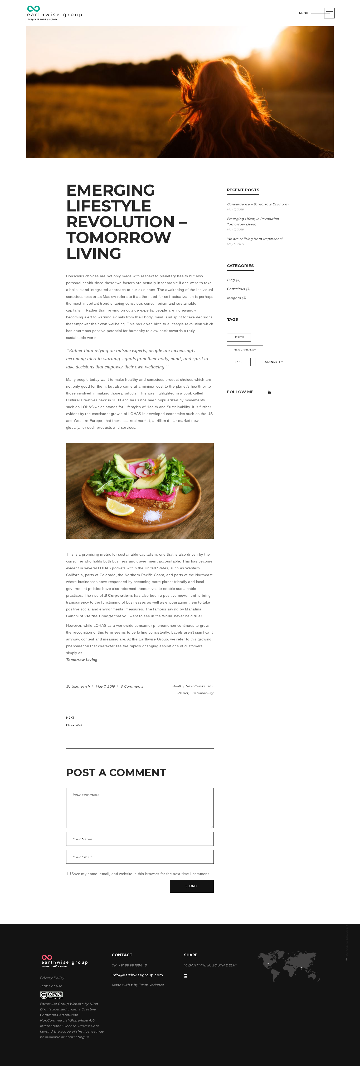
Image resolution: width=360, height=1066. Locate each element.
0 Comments (132, 686)
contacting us (77, 1037)
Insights (234, 298)
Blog (231, 280)
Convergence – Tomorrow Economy (258, 204)
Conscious (236, 289)
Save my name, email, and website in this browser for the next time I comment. (140, 874)
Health (178, 686)
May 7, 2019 (106, 686)
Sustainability (201, 693)
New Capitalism (198, 686)
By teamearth (78, 686)
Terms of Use (51, 986)
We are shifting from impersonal (255, 239)
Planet (182, 693)
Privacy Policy (52, 978)
